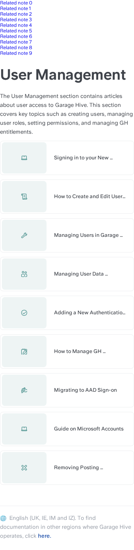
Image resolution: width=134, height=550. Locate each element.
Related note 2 (16, 14)
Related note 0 (16, 3)
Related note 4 (16, 25)
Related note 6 (16, 36)
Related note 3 (16, 19)
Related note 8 (16, 47)
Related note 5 (16, 31)
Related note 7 (16, 42)
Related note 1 (15, 8)
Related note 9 (16, 53)
